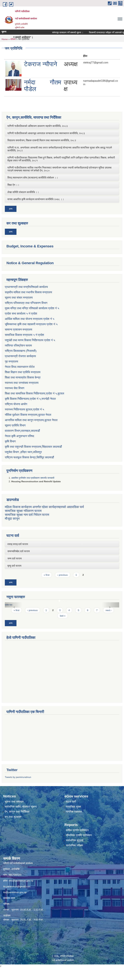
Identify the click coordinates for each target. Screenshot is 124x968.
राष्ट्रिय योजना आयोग (16, 404)
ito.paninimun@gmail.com (17, 886)
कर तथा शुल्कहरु (13, 816)
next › (108, 610)
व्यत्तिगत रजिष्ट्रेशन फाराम (18, 345)
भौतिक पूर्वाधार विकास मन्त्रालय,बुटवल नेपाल (28, 414)
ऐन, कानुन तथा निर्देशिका (17, 811)
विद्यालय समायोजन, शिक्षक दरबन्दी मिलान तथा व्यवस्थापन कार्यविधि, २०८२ (41, 140)
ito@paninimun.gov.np (14, 892)
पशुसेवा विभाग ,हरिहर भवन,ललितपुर (23, 452)
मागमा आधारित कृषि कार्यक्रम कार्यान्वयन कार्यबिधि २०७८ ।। (35, 199)
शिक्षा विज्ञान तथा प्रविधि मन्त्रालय (22, 372)
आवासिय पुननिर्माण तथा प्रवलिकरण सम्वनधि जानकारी (32, 478)
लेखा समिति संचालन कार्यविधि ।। (23, 192)
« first (46, 575)
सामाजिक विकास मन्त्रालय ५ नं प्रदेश (24, 334)
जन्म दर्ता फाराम (14, 558)
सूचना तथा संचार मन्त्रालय (19, 297)
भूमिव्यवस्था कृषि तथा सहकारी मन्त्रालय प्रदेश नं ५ (31, 324)
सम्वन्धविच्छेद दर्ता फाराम (18, 551)
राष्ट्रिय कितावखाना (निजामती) (20, 350)
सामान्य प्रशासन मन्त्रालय (18, 329)
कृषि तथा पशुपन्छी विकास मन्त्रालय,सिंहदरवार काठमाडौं (33, 446)
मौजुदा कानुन (12, 518)
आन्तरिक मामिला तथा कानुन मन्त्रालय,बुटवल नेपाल (31, 420)
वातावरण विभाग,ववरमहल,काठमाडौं (22, 430)
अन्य (10, 209)
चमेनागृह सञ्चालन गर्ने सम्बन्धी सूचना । (57, 32)
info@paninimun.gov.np (21, 880)
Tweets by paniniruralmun (18, 777)
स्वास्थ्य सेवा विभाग (14, 388)
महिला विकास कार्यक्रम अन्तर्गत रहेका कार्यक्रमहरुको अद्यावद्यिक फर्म (44, 507)
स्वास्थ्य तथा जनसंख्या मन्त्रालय (21, 382)
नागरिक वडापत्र (74, 811)
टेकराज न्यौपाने (40, 64)
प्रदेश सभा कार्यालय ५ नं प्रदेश (21, 313)
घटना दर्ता (71, 801)
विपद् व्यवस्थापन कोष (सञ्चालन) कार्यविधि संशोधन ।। (32, 177)
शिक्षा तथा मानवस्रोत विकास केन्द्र (23, 377)
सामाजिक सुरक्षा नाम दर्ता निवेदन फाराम (27, 514)
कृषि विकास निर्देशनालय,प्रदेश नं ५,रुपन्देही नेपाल (30, 398)
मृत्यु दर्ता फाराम (14, 565)
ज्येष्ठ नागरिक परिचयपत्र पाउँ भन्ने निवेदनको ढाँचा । (69, 605)
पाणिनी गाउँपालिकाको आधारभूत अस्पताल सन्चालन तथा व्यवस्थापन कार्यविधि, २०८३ (46, 133)
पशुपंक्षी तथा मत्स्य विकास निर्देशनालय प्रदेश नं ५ (30, 340)
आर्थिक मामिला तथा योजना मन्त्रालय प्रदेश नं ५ (29, 319)
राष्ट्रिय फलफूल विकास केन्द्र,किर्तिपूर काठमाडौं (29, 457)
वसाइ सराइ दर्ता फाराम (17, 544)
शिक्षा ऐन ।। (13, 184)
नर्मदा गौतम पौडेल (42, 85)
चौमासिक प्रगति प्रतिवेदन (79, 835)
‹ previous (62, 575)
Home (5, 39)
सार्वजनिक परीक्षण (74, 845)
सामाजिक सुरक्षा (73, 806)
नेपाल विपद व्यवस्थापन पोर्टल (20, 366)
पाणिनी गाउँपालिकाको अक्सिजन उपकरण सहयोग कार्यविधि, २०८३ (37, 126)
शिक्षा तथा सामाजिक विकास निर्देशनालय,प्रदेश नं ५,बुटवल (34, 393)
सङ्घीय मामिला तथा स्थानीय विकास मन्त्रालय (28, 292)
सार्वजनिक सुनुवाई (74, 840)
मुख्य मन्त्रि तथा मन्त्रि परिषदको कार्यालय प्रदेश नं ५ (32, 308)
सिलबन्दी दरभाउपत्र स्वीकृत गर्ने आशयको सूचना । (98, 32)
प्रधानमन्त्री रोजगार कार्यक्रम (20, 356)
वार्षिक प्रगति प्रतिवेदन (77, 830)
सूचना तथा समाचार (14, 801)
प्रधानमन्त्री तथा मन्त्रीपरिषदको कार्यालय (26, 287)
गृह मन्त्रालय (11, 361)
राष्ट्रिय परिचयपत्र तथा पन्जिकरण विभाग (26, 303)
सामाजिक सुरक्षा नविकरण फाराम (23, 511)
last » (62, 615)
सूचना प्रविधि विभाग (15, 425)
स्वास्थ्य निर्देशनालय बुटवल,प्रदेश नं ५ (24, 409)
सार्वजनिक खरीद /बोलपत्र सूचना (21, 806)
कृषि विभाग (10, 441)
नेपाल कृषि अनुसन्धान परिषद (19, 436)
